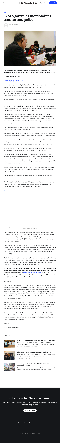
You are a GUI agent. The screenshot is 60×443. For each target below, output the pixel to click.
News (5, 12)
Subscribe (53, 3)
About (4, 3)
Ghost (39, 433)
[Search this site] (41, 3)
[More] (9, 3)
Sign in (46, 3)
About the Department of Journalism (33, 422)
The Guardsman (14, 24)
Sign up (20, 422)
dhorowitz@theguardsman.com (13, 80)
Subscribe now (31, 410)
